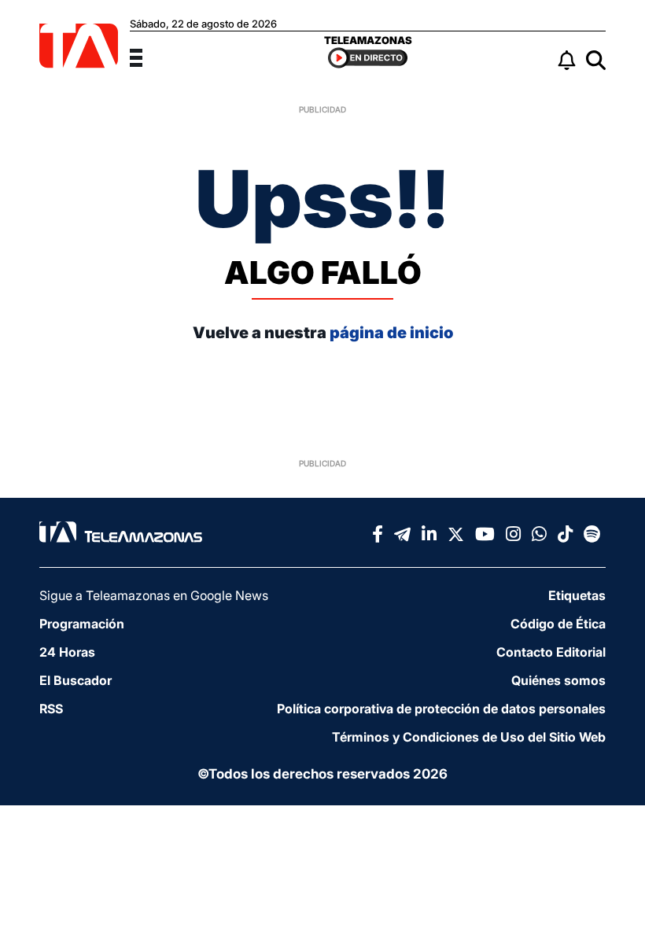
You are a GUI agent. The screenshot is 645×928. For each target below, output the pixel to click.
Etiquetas (577, 595)
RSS (51, 708)
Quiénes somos (558, 680)
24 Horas (67, 652)
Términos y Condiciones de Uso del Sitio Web (469, 737)
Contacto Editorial (551, 652)
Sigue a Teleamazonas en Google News (153, 595)
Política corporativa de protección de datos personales (441, 708)
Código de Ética (558, 624)
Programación (81, 624)
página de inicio (391, 332)
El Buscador (75, 680)
